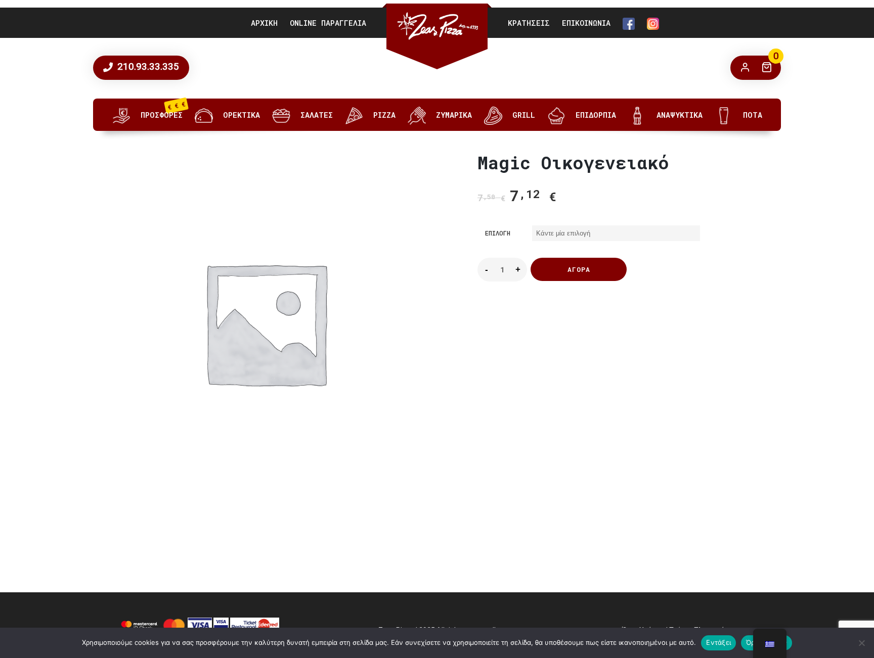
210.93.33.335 (147, 66)
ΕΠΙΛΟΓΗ (497, 233)
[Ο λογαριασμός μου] (745, 68)
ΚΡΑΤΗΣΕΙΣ (529, 23)
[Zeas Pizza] (437, 26)
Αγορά (578, 269)
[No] (861, 643)
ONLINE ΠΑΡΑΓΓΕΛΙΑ (328, 23)
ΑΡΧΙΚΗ (264, 23)
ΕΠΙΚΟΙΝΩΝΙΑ (586, 23)
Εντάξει (718, 642)
